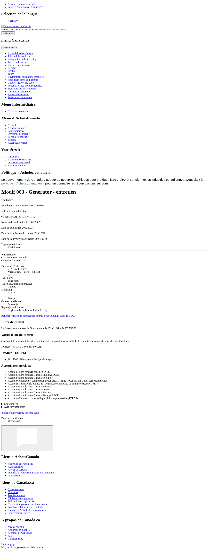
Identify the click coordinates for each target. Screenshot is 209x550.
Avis (10, 535)
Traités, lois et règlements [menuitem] (21, 501)
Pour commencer (16, 131)
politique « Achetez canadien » (22, 183)
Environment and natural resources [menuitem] (26, 76)
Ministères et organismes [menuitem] (20, 498)
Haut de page (8, 544)
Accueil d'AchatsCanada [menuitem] (20, 53)
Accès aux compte (17, 142)
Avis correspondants (14, 406)
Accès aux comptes (18, 111)
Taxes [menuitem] (11, 73)
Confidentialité (15, 538)
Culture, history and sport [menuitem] (21, 82)
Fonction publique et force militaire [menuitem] (26, 507)
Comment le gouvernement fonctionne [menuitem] (27, 504)
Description (10, 254)
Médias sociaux (16, 526)
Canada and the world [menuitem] (19, 91)
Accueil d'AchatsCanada (20, 159)
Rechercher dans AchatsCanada (17, 29)
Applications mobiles (19, 529)
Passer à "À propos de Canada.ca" (25, 7)
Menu (10, 47)
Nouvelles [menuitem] (13, 492)
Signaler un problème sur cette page (20, 412)
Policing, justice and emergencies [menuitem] (25, 85)
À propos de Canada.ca (20, 532)
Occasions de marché (19, 133)
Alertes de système (17, 469)
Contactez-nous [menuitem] (16, 489)
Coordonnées (11, 403)
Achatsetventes (15, 466)
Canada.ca (13, 156)
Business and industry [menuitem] (19, 65)
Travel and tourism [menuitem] (17, 62)
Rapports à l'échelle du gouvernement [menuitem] (27, 510)
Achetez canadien (17, 128)
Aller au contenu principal (21, 4)
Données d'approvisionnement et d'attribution (31, 472)
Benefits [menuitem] (12, 68)
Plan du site (14, 475)
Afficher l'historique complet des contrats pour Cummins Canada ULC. (38, 315)
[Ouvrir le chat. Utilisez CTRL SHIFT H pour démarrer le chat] (27, 438)
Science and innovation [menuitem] (20, 97)
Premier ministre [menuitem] (16, 495)
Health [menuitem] (11, 71)
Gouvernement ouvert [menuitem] (19, 513)
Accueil (12, 125)
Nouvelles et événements (20, 463)
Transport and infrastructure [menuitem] (22, 88)
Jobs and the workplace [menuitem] (20, 56)
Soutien (12, 139)
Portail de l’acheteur (18, 136)
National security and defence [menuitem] (23, 79)
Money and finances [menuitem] (18, 94)
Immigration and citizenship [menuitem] (22, 59)
